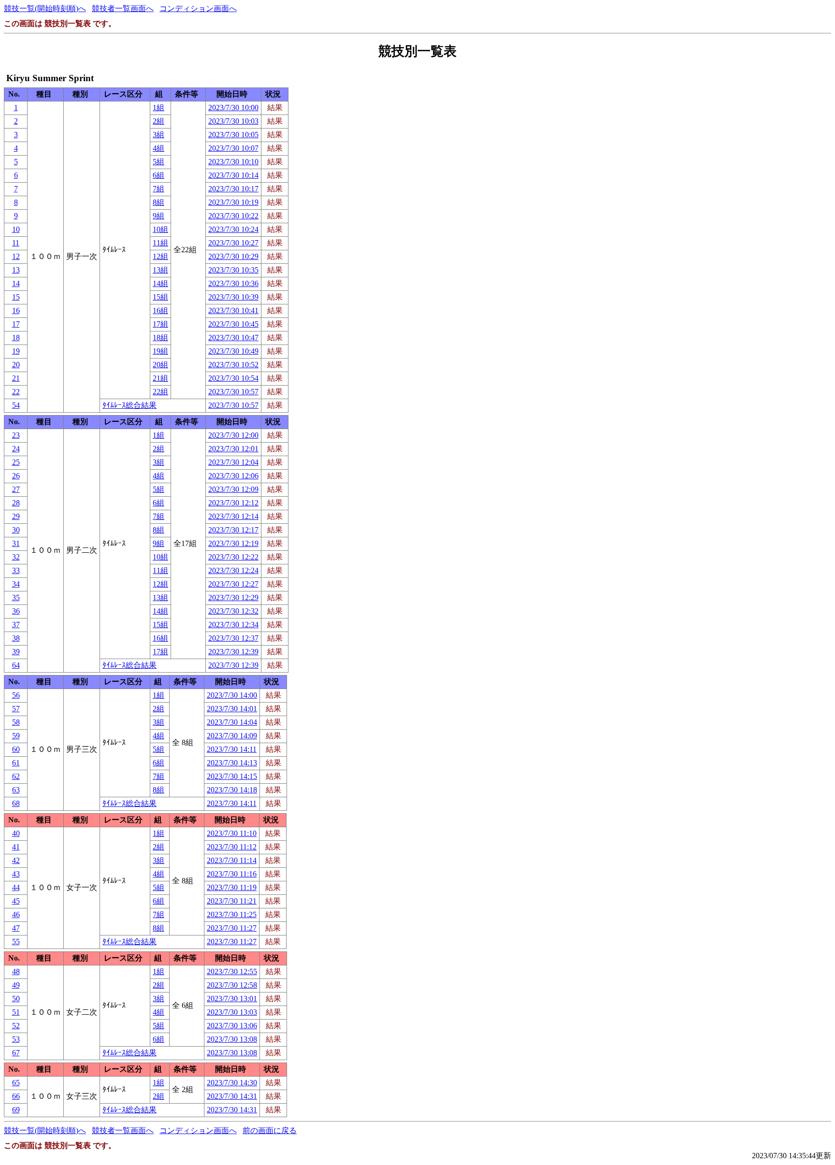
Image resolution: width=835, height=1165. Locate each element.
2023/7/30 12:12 (233, 503)
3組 (158, 134)
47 (16, 928)
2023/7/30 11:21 (232, 901)
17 (16, 324)
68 (16, 803)
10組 (160, 229)
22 (16, 392)
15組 (160, 297)
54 (16, 405)
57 (16, 709)
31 (16, 543)
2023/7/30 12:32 (233, 611)
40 (16, 833)
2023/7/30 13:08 (232, 1039)
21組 (160, 378)
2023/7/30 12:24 (233, 570)
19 (16, 351)
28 (16, 503)
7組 (158, 189)
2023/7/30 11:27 (232, 928)
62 (16, 776)
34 (16, 584)
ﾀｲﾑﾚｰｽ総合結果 (129, 405)
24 (16, 449)
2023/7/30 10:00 (233, 107)
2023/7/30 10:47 (233, 337)
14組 (160, 283)
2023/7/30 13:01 (232, 998)
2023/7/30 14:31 (232, 1096)
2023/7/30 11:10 (232, 833)
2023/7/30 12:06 (233, 476)
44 (16, 887)
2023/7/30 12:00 (233, 435)
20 (16, 364)
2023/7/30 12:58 (232, 985)
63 (16, 790)
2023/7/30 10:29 (233, 256)
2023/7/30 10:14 (233, 175)
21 (16, 378)
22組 (160, 392)
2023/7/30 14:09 (232, 736)
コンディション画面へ (198, 8)
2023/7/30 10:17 (233, 189)
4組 (158, 148)
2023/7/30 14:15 (232, 776)
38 (16, 638)
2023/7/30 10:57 (233, 392)
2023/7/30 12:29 (233, 597)
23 (16, 435)
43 (16, 874)
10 (16, 229)
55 (16, 941)
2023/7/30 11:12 (232, 847)
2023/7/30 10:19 (233, 202)
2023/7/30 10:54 (233, 378)
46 (16, 914)
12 (16, 256)
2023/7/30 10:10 (233, 162)
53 (16, 1039)
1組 (158, 107)
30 (16, 530)
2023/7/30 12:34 (233, 624)
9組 (158, 216)
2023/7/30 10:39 (233, 297)
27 (16, 489)
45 (16, 901)
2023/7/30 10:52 (233, 364)
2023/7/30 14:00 (232, 695)
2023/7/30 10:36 (233, 283)
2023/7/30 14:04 (232, 722)
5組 (158, 162)
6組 (158, 175)
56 (16, 695)
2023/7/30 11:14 (232, 860)
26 (16, 476)
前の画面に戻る (270, 1130)
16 (16, 310)
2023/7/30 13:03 (232, 1012)
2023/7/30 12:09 (233, 489)
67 (16, 1053)
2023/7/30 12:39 (233, 651)
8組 (158, 202)
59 (16, 736)
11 (15, 243)
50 (16, 998)
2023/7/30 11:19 (232, 887)
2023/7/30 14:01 (232, 709)
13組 (160, 270)
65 (16, 1083)
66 (16, 1096)
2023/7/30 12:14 (233, 516)
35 (16, 597)
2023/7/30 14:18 (232, 790)
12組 (160, 256)
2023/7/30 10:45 (233, 324)
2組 (158, 121)
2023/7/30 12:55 (232, 971)
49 (16, 985)
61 (16, 763)
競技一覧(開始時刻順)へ (45, 8)
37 (16, 624)
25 (16, 462)
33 (16, 570)
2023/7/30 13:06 (232, 1025)
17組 (160, 324)
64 (16, 665)
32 (16, 557)
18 (16, 337)
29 (16, 516)
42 (16, 860)
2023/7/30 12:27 (233, 584)
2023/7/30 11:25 (232, 914)
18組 (160, 337)
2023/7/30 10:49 (233, 351)
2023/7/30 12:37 (233, 638)
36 (16, 611)
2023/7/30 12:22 (233, 557)
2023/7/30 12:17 (233, 530)
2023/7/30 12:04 (233, 462)
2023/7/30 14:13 (232, 763)
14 (16, 283)
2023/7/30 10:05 (233, 134)
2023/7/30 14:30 (232, 1083)
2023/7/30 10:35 (233, 270)
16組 (160, 310)
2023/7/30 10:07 (233, 148)
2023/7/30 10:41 (233, 310)
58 (16, 722)
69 (16, 1110)
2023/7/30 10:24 (233, 229)
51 (16, 1012)
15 (16, 297)
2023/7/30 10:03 (233, 121)
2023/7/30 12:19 (233, 543)
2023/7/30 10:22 (233, 216)
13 (16, 270)
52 (16, 1025)
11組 (160, 243)
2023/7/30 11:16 (232, 874)
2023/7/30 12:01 (233, 449)
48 (16, 971)
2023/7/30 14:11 (232, 749)
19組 (160, 351)
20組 (160, 364)
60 (16, 749)
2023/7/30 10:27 (233, 243)
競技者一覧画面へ (123, 8)
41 (16, 847)
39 (16, 651)
